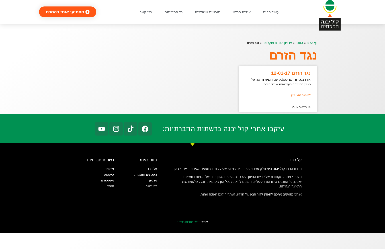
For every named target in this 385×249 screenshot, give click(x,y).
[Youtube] (101, 129)
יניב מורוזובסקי (188, 221)
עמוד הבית (271, 12)
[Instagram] (116, 129)
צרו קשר (146, 12)
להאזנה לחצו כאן (301, 95)
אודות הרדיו (242, 12)
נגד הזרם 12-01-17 (291, 73)
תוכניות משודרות (207, 12)
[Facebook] (145, 129)
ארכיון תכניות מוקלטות (277, 43)
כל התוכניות (173, 12)
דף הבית (312, 43)
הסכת (299, 43)
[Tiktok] (130, 129)
